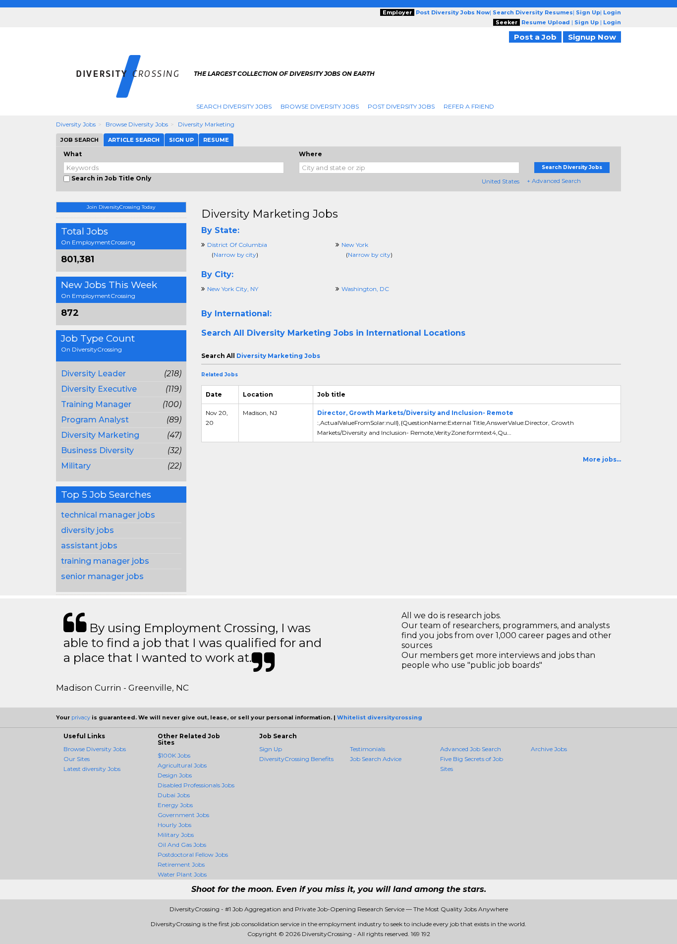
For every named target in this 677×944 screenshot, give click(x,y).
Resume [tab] (216, 139)
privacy (80, 717)
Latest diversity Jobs (91, 768)
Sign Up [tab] (181, 139)
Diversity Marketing (206, 124)
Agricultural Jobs (182, 765)
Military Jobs (176, 834)
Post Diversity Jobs (401, 106)
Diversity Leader (93, 373)
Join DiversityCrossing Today (121, 207)
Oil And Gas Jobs (182, 844)
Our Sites (76, 759)
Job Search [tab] (79, 139)
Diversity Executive (99, 389)
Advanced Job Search (470, 749)
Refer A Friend (469, 106)
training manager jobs (105, 561)
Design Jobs (175, 775)
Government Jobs (183, 815)
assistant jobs (89, 545)
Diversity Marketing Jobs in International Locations (356, 333)
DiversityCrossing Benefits (296, 759)
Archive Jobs (549, 749)
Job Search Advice (375, 759)
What (72, 154)
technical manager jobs (108, 515)
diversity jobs (87, 530)
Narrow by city (235, 254)
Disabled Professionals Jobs (196, 785)
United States (500, 181)
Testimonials (367, 749)
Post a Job (535, 37)
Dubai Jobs (174, 795)
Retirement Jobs (181, 864)
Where (310, 154)
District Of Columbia (237, 244)
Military (76, 466)
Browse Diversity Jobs (320, 106)
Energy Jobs (175, 805)
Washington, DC (365, 289)
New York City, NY (232, 289)
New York (354, 244)
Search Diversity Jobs (234, 106)
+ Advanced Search (554, 180)
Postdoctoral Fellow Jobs (193, 854)
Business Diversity (97, 450)
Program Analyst (95, 419)
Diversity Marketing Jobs (269, 214)
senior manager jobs (102, 576)
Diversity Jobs (76, 124)
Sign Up (270, 749)
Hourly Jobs (174, 824)
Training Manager (96, 404)
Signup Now (592, 37)
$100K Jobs (174, 755)
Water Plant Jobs (182, 874)
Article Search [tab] (134, 139)
